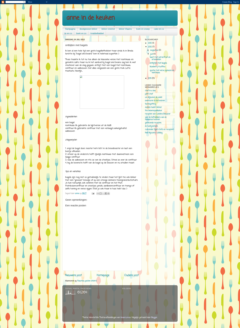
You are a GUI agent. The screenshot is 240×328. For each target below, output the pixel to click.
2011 (150, 78)
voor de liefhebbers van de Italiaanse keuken (156, 118)
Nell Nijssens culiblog (153, 132)
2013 (150, 43)
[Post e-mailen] (93, 193)
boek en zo (81, 33)
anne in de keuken (91, 17)
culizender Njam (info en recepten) (159, 129)
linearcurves (126, 317)
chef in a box (150, 90)
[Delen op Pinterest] (108, 193)
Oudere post (131, 275)
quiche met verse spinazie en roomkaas (162, 71)
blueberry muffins (157, 66)
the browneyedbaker (153, 110)
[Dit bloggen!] (100, 193)
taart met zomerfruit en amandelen (160, 58)
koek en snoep (143, 29)
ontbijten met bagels (158, 63)
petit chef (149, 94)
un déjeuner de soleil (153, 97)
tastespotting (150, 104)
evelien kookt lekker (153, 107)
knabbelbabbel (97, 33)
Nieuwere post (73, 275)
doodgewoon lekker (88, 29)
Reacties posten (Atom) (87, 280)
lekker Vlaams (125, 29)
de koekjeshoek (151, 126)
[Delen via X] (103, 193)
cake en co (159, 29)
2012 (150, 46)
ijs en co (68, 33)
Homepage (103, 275)
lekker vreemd (108, 29)
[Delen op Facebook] (105, 193)
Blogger (154, 317)
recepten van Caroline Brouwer (157, 114)
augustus (154, 50)
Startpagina (70, 29)
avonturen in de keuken (155, 100)
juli (151, 54)
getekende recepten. (153, 122)
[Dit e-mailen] (98, 193)
